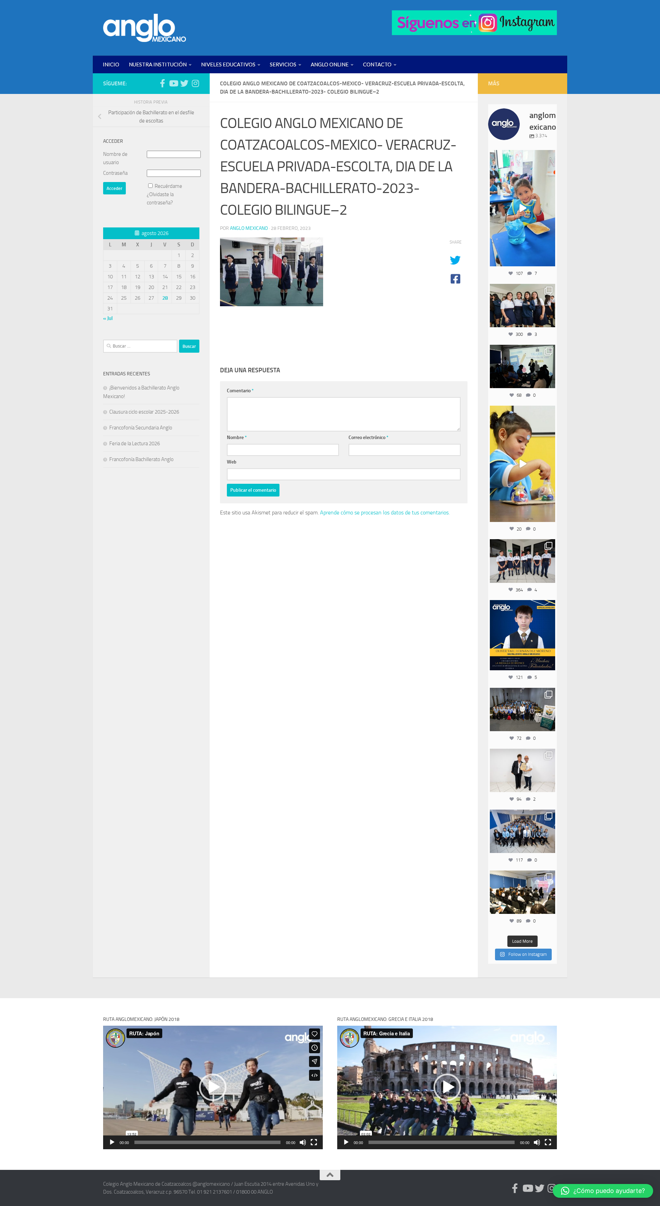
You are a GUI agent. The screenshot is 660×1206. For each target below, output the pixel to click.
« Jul (108, 318)
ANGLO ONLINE (330, 64)
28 (165, 298)
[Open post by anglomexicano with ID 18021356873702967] (522, 770)
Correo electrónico (368, 437)
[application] (213, 1087)
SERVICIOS (283, 64)
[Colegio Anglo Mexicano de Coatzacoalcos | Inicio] (144, 28)
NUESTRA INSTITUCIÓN (158, 64)
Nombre (237, 437)
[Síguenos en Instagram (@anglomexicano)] (195, 83)
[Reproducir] (112, 1142)
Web (231, 462)
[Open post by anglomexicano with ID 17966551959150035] (522, 305)
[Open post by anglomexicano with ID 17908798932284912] (522, 709)
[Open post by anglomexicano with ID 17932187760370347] (522, 464)
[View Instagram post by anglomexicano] (548, 260)
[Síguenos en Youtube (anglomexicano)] (173, 83)
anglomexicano (522, 156)
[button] (213, 1087)
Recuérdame (168, 186)
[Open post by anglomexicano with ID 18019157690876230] (522, 831)
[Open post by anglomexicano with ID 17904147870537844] (522, 366)
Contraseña (115, 173)
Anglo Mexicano (249, 228)
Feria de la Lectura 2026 (134, 443)
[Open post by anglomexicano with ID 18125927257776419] (522, 635)
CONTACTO (377, 64)
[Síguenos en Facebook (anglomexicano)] (162, 83)
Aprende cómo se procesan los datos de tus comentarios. (385, 512)
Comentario (240, 391)
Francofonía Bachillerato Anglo (141, 459)
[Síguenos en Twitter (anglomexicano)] (184, 83)
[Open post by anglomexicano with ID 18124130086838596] (522, 561)
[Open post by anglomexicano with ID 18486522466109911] (522, 208)
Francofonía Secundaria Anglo (140, 428)
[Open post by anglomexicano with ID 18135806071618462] (522, 892)
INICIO (111, 64)
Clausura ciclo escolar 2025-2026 (144, 412)
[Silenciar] (302, 1142)
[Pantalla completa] (313, 1142)
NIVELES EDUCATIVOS (228, 64)
